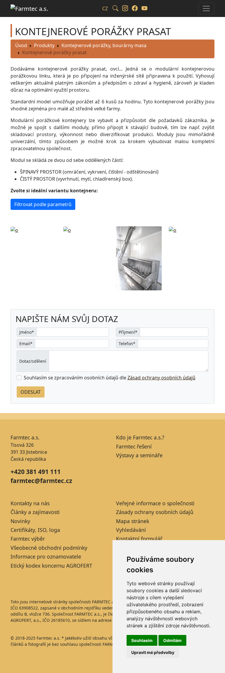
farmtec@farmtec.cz (41, 481)
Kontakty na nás (30, 503)
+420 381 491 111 (36, 471)
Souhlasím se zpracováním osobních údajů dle (109, 377)
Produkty (44, 45)
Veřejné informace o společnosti (155, 503)
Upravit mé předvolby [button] (152, 652)
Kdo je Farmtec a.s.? (140, 437)
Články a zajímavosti (35, 512)
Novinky (20, 521)
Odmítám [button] (172, 640)
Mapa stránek (132, 521)
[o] (14, 230)
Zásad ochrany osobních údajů (161, 377)
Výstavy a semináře (139, 455)
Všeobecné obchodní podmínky (49, 547)
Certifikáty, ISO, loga (35, 529)
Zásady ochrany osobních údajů (154, 512)
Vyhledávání (131, 529)
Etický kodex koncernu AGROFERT (51, 565)
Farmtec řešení (134, 446)
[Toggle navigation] (206, 8)
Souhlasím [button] (142, 640)
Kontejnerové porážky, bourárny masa (104, 45)
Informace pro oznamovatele (46, 556)
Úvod (21, 45)
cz (105, 8)
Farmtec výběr (28, 538)
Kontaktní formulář (139, 538)
